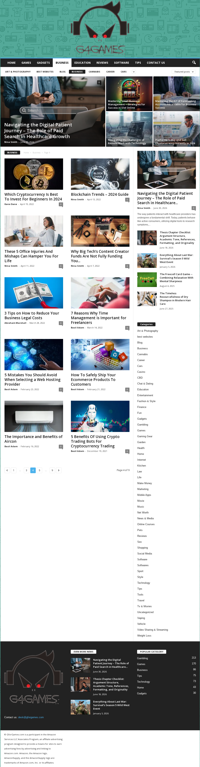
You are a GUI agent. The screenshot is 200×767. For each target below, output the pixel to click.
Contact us (156, 62)
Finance (141, 407)
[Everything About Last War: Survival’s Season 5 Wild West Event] (147, 260)
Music (140, 506)
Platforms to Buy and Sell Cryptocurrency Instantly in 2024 (175, 141)
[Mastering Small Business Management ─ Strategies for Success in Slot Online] (129, 93)
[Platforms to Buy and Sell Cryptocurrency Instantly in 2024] (176, 129)
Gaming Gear (144, 436)
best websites (45, 71)
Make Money (144, 483)
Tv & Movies (144, 606)
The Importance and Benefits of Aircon (33, 439)
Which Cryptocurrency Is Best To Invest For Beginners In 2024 (33, 197)
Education (82, 62)
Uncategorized (145, 612)
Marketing (142, 489)
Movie (140, 500)
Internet (141, 459)
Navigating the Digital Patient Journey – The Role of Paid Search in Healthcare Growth (38, 130)
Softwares (143, 565)
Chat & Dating (145, 383)
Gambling (142, 424)
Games (26, 62)
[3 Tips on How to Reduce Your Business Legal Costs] (33, 292)
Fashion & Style (146, 401)
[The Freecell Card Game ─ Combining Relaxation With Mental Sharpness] (147, 279)
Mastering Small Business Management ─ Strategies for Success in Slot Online (126, 104)
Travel (140, 600)
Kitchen (141, 465)
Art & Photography (17, 71)
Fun (139, 412)
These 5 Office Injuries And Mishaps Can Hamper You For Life (31, 256)
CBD (140, 377)
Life (139, 477)
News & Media (145, 518)
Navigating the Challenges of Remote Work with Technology (127, 141)
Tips (138, 62)
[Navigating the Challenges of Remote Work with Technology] (129, 129)
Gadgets (43, 62)
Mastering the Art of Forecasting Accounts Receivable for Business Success (175, 104)
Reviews (102, 62)
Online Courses (146, 524)
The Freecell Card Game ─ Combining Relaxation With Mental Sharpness (176, 277)
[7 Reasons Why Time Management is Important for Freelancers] (100, 292)
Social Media (144, 553)
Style (140, 577)
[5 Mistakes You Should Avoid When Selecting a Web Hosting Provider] (33, 354)
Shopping (142, 547)
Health (141, 448)
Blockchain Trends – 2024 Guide (100, 194)
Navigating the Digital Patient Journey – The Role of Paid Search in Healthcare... (165, 198)
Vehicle (141, 623)
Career (110, 71)
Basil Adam (77, 327)
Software (121, 62)
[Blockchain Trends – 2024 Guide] (100, 174)
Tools (140, 594)
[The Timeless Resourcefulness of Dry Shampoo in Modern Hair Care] (147, 298)
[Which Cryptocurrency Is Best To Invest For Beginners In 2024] (33, 174)
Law (139, 471)
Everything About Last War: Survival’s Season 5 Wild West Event (176, 258)
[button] (194, 62)
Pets (140, 530)
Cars (124, 71)
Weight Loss (144, 635)
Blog (63, 71)
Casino (141, 371)
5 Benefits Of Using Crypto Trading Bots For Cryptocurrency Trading (95, 441)
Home (11, 62)
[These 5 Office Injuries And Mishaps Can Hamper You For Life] (33, 231)
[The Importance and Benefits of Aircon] (33, 416)
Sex (139, 541)
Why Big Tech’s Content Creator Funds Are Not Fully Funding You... (100, 256)
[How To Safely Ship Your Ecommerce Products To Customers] (100, 354)
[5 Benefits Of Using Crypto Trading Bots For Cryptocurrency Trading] (100, 416)
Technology (143, 582)
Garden (141, 442)
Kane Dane (10, 204)
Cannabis (94, 71)
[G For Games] (100, 29)
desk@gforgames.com (31, 717)
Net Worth (143, 512)
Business (62, 62)
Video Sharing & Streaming (152, 629)
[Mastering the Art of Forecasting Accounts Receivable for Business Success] (176, 93)
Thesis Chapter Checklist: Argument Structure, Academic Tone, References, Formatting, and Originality (178, 238)
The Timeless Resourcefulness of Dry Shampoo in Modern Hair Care (175, 298)
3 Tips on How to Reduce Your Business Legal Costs (31, 315)
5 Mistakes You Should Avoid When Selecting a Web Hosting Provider (32, 379)
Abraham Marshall (15, 322)
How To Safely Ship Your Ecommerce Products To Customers (93, 379)
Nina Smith (10, 141)
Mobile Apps (144, 494)
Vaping (141, 618)
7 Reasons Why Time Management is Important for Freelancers (98, 318)
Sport (140, 571)
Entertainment (145, 395)
